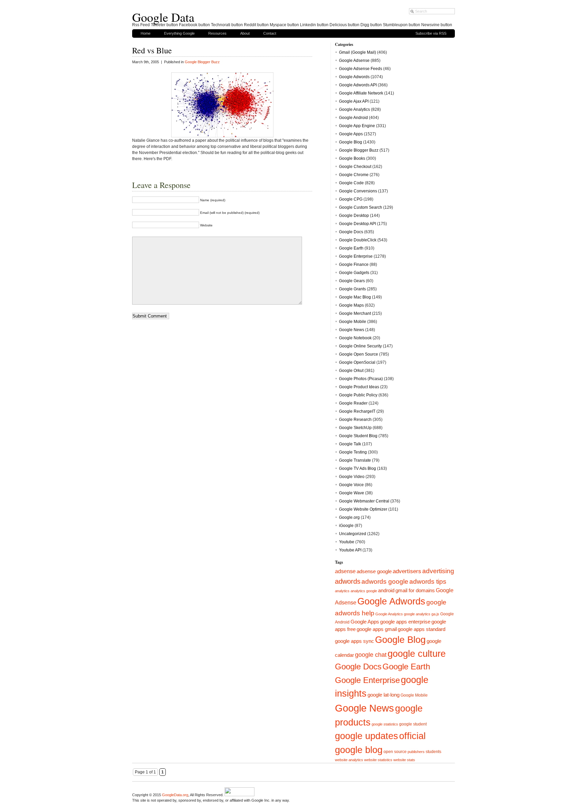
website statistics (378, 760)
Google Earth (351, 248)
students (433, 751)
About (245, 33)
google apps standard (421, 629)
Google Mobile (352, 321)
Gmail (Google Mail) (357, 52)
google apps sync (354, 641)
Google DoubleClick (357, 240)
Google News (351, 329)
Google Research (355, 419)
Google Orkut (351, 370)
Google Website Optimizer (363, 509)
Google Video (351, 476)
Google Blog (350, 142)
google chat (371, 654)
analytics (342, 591)
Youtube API (350, 550)
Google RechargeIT (357, 411)
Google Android (353, 117)
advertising (438, 571)
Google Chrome (354, 174)
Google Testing (353, 452)
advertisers (407, 571)
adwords (347, 581)
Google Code (351, 183)
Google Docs (351, 231)
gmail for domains (415, 590)
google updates (366, 736)
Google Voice (351, 484)
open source (395, 751)
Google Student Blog (358, 435)
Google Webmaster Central (364, 501)
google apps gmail (377, 629)
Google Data (163, 17)
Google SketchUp (355, 427)
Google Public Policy (358, 395)
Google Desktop (354, 215)
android (386, 590)
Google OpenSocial (357, 362)
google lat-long (383, 695)
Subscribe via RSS (430, 33)
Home (145, 33)
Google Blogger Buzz (202, 62)
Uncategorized (352, 533)
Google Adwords (354, 76)
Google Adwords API (358, 85)
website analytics (349, 760)
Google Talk (350, 444)
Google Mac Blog (355, 297)
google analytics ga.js (421, 614)
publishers (416, 752)
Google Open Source (358, 354)
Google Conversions (358, 191)
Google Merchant (355, 313)
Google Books (352, 158)
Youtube (346, 542)
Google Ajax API (354, 101)
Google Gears (352, 280)
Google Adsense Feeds (360, 68)
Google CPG (350, 199)
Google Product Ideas (359, 387)
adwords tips (427, 581)
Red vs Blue (152, 50)
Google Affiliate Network (361, 93)
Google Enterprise (356, 256)
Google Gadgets (354, 272)
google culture (417, 654)
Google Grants (352, 289)
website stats (404, 760)
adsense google (374, 571)
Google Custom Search (360, 207)
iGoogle (346, 525)
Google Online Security (360, 346)
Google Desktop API (357, 223)
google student (413, 724)
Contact (269, 33)
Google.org (349, 517)
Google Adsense (354, 60)
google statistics (385, 724)
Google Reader (353, 403)
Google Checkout (355, 166)
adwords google (384, 581)
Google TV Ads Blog (357, 468)
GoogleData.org (175, 795)
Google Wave (351, 493)
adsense (345, 571)
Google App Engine (357, 125)
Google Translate (355, 460)
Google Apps (351, 134)
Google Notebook (355, 338)
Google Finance (354, 264)
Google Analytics (354, 109)
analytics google (364, 591)
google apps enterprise (405, 622)
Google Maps (351, 305)
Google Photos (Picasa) (361, 378)
